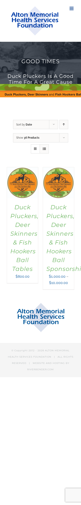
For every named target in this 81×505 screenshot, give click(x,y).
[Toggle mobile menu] (72, 8)
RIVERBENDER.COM (40, 369)
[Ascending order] (63, 124)
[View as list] (44, 148)
